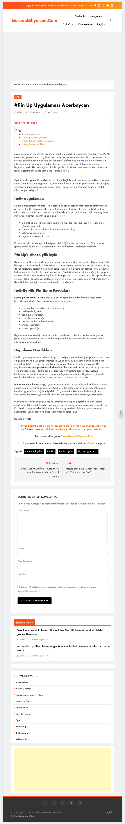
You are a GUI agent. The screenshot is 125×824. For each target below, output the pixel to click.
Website (22, 574)
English (101, 24)
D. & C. (66, 24)
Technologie (22, 733)
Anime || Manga (23, 688)
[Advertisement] (62, 56)
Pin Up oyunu (66, 451)
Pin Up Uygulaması (87, 451)
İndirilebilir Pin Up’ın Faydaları (39, 141)
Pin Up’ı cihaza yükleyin (35, 137)
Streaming (21, 726)
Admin (20, 112)
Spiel (17, 97)
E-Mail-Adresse (26, 561)
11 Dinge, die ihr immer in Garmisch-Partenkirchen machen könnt (52, 5)
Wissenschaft (22, 739)
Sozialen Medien (24, 714)
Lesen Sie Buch (23, 701)
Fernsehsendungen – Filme (29, 695)
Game (91, 443)
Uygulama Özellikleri (34, 144)
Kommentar (24, 510)
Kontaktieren (85, 24)
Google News (32, 429)
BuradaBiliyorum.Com (34, 20)
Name (22, 548)
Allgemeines (22, 682)
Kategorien (96, 16)
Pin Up (50, 451)
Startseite (80, 16)
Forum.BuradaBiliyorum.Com (76, 436)
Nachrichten (22, 707)
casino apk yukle (33, 451)
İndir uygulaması (32, 134)
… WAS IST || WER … (26, 676)
